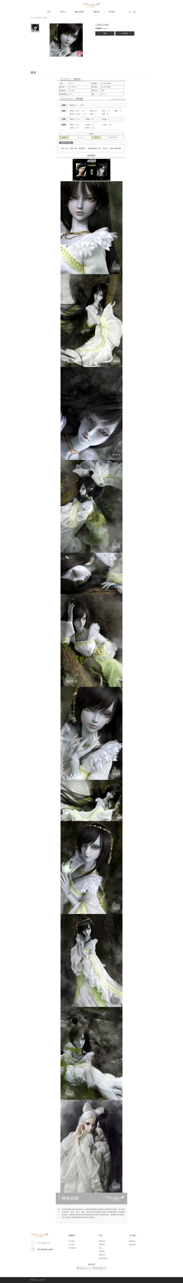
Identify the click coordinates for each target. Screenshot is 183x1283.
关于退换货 (72, 1248)
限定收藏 (38, 18)
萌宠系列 (102, 1255)
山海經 (44, 18)
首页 (48, 12)
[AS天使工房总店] (99, 1269)
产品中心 (63, 12)
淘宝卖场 (112, 12)
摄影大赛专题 (79, 12)
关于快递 (71, 1241)
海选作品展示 (103, 1258)
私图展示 (102, 1251)
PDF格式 (125, 33)
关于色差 (71, 1244)
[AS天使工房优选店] (84, 1269)
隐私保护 (132, 1241)
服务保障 (132, 1244)
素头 (100, 1248)
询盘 (104, 33)
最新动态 (96, 12)
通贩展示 (102, 1244)
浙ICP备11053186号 (37, 1280)
